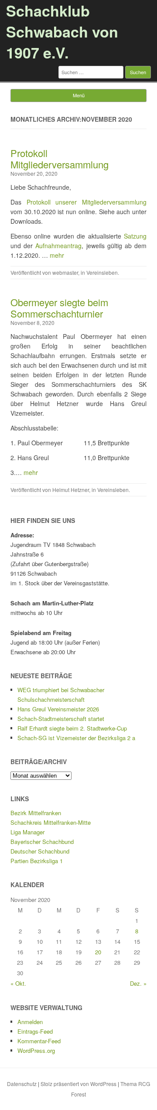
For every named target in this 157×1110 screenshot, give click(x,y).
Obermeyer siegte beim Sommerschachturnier (59, 307)
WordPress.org (36, 1050)
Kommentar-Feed (39, 1041)
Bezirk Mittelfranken (35, 813)
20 (98, 952)
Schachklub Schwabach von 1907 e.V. (62, 31)
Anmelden (30, 1022)
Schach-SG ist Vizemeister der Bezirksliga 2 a (76, 738)
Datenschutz (22, 1083)
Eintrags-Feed (35, 1031)
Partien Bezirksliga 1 (36, 861)
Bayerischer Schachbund (42, 841)
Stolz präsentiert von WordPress (78, 1083)
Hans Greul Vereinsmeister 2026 (58, 709)
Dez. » (138, 983)
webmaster (65, 272)
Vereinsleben (102, 272)
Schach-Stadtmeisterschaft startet (60, 718)
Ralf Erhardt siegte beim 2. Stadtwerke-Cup (72, 728)
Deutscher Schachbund (39, 851)
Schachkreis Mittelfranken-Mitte (50, 822)
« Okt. (18, 983)
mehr (57, 255)
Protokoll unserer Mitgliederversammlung (87, 202)
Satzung (135, 236)
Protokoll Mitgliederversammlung (59, 158)
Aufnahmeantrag (58, 245)
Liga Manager (27, 832)
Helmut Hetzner (70, 489)
